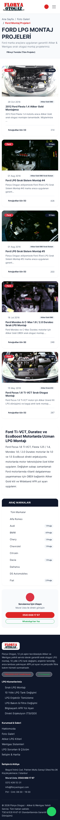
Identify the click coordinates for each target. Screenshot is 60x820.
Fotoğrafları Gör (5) (17, 201)
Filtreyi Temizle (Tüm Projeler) (21, 52)
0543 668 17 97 (31, 615)
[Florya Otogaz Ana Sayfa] (13, 7)
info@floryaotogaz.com (17, 787)
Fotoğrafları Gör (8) (17, 342)
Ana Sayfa (8, 19)
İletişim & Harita (11, 754)
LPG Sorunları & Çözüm (15, 749)
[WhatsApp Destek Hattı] (51, 811)
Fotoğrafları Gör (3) (17, 130)
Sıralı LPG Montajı (15, 687)
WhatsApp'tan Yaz (31, 621)
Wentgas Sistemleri (13, 744)
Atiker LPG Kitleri (12, 738)
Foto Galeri (23, 19)
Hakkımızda (9, 728)
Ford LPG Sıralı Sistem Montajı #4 (25, 180)
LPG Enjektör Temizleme (18, 697)
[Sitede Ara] (40, 6)
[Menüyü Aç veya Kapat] (54, 7)
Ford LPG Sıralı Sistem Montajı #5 (25, 251)
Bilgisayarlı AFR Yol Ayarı (19, 708)
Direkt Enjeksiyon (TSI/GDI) (20, 713)
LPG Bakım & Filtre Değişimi (20, 703)
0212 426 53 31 (13, 782)
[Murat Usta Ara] (46, 6)
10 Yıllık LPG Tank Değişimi (20, 692)
